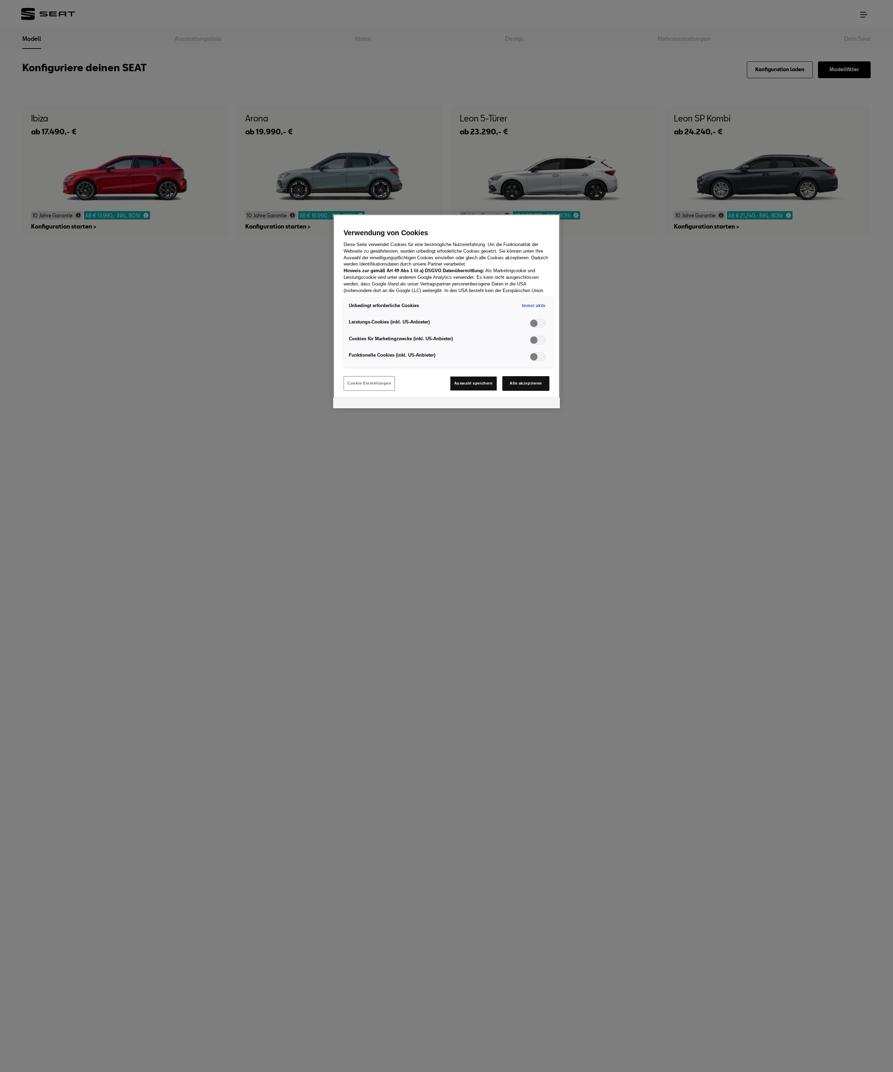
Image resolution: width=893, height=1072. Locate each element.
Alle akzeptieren (526, 383)
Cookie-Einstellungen (369, 383)
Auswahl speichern (473, 383)
